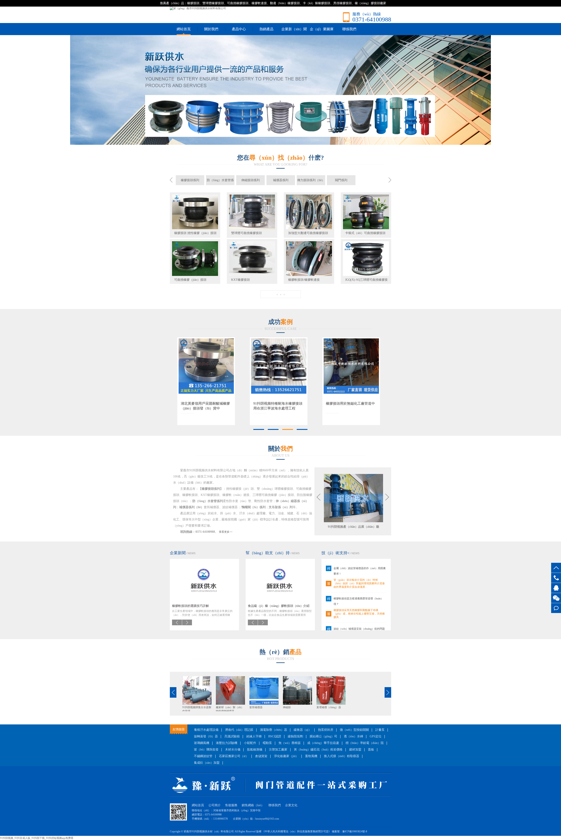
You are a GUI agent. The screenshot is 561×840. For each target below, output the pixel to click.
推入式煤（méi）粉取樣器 (341, 756)
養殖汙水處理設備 (206, 729)
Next (554, 87)
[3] (287, 429)
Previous (6, 87)
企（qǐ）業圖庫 (322, 29)
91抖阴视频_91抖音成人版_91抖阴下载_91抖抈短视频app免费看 (36, 838)
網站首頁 (184, 29)
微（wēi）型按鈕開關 (354, 729)
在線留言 (556, 608)
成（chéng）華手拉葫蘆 (323, 743)
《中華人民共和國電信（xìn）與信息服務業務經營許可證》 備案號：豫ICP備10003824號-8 (314, 831)
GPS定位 (376, 736)
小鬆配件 (250, 743)
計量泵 (380, 729)
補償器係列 (280, 180)
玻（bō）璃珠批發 (206, 749)
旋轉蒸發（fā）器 (206, 736)
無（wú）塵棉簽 (290, 743)
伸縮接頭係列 (250, 180)
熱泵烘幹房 (325, 729)
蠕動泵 (267, 743)
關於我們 (211, 29)
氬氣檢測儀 (254, 749)
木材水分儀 (232, 749)
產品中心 (239, 29)
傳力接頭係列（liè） (311, 180)
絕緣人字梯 (254, 736)
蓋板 (371, 749)
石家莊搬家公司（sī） (234, 756)
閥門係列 (341, 180)
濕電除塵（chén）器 (273, 729)
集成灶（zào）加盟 (207, 762)
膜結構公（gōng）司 (323, 736)
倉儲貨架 (261, 756)
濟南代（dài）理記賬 (239, 729)
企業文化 (291, 805)
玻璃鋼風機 (201, 743)
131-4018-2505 (556, 578)
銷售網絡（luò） (253, 805)
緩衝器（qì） (302, 729)
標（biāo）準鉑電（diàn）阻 (365, 743)
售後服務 (231, 805)
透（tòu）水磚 (353, 736)
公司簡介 (214, 805)
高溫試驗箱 (232, 736)
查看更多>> (226, 531)
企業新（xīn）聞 (294, 29)
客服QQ (556, 588)
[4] (302, 429)
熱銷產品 (266, 29)
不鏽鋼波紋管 (203, 756)
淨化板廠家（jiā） (286, 756)
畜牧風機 (311, 756)
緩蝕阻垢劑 (295, 736)
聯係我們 (349, 29)
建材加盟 (355, 749)
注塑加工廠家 (278, 749)
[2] (273, 429)
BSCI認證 (274, 736)
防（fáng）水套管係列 (220, 182)
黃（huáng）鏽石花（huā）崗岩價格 (318, 749)
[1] (258, 429)
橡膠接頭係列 (190, 180)
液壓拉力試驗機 (226, 743)
